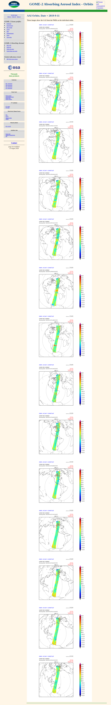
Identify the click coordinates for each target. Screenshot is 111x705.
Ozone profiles (9, 99)
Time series (9, 37)
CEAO (8, 29)
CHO (7, 116)
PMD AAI (9, 47)
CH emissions (9, 86)
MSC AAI (9, 45)
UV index (8, 106)
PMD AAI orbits (10, 49)
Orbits (8, 35)
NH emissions (9, 85)
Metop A (9, 16)
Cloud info (8, 134)
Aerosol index (9, 118)
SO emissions (9, 88)
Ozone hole (8, 98)
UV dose (7, 107)
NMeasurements (10, 33)
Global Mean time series (12, 51)
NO (7, 115)
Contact (14, 143)
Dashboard (9, 23)
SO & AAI (8, 126)
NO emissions (9, 83)
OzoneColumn (10, 25)
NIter (8, 31)
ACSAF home (14, 15)
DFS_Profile (9, 27)
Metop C (19, 16)
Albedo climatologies (10, 135)
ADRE (7, 119)
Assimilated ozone (10, 96)
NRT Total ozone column (12, 59)
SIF (6, 136)
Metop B (14, 16)
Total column (8, 95)
